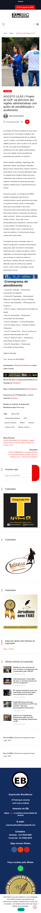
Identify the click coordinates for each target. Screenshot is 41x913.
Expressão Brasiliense (16, 116)
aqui (11, 813)
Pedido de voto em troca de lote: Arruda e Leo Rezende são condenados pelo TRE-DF (25, 669)
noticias (31, 423)
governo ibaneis (10, 423)
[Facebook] (14, 849)
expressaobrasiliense (12, 418)
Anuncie (20, 1)
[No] (38, 903)
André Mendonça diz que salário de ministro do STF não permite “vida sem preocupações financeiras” (25, 705)
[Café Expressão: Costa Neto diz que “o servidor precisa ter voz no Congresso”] (7, 681)
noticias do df (9, 427)
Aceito (21, 909)
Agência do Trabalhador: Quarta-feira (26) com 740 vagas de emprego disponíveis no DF (25, 718)
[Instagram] (20, 849)
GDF (25, 418)
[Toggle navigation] (3, 24)
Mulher (11, 33)
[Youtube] (27, 849)
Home (5, 33)
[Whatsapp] (20, 868)
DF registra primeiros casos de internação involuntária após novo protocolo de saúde (25, 692)
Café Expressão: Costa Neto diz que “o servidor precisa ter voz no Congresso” (25, 681)
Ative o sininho (8, 649)
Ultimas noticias (23, 427)
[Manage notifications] (35, 907)
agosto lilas (15, 414)
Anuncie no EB (21, 808)
